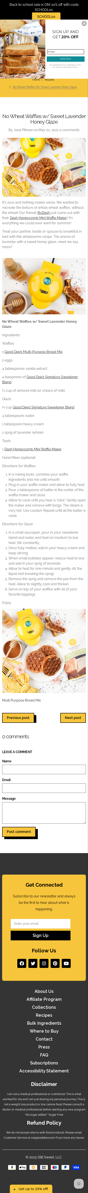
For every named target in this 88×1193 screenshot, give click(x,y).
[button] (84, 23)
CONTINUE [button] (65, 59)
